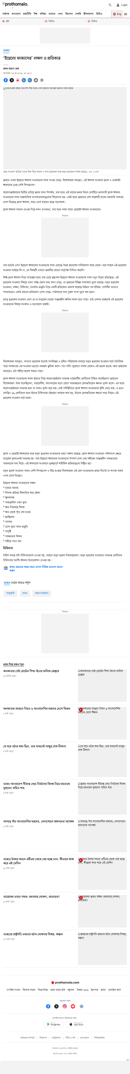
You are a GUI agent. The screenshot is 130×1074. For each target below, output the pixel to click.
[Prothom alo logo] (65, 983)
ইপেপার (94, 990)
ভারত (6, 50)
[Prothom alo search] (110, 5)
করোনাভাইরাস (42, 593)
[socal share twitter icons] (12, 82)
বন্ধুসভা (71, 990)
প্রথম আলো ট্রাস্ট (58, 990)
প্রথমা (103, 990)
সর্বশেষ (6, 14)
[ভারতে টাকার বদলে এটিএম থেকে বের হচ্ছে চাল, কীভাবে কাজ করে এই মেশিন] (102, 873)
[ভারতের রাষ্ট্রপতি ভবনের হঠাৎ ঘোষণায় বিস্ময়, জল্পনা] (102, 949)
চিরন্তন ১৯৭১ (82, 990)
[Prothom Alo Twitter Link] (58, 1007)
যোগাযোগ (84, 1037)
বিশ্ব (35, 14)
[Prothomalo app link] (53, 1025)
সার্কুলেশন (56, 1037)
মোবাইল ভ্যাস (114, 990)
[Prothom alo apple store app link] (76, 1025)
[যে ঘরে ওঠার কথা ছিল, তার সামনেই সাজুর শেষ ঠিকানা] (102, 761)
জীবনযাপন (88, 14)
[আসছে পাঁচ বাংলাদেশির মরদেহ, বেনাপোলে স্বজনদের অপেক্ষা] (102, 836)
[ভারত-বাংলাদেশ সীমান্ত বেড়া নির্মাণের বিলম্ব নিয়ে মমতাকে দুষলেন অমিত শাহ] (102, 798)
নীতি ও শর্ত (70, 1037)
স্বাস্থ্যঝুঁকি (10, 593)
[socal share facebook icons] (6, 82)
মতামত (52, 14)
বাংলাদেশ (16, 14)
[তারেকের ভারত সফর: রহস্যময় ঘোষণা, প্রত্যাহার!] (102, 911)
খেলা (60, 14)
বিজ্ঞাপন (43, 1037)
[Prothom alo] (16, 5)
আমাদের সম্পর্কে (27, 1037)
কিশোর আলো (29, 990)
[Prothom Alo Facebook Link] (50, 1007)
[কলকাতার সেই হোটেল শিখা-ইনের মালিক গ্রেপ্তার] (102, 685)
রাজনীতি (27, 14)
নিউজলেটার (99, 1037)
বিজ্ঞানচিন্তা (43, 990)
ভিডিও (99, 14)
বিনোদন (69, 14)
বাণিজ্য (43, 14)
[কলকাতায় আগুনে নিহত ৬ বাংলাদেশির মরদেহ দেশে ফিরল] (102, 723)
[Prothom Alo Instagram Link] (66, 1007)
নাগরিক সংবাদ (13, 990)
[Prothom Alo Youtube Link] (74, 1007)
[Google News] (81, 1006)
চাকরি (78, 14)
